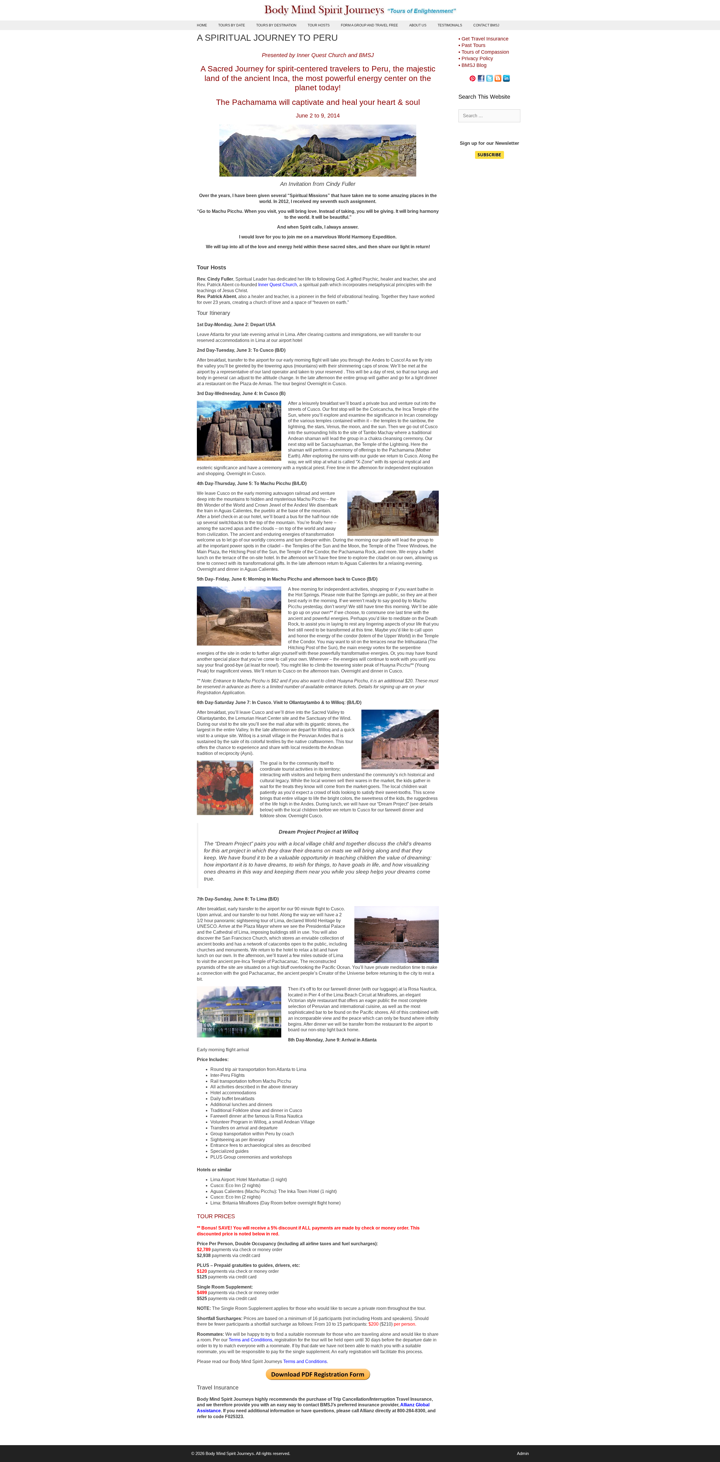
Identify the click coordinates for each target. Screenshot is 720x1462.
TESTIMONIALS (450, 25)
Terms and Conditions (250, 1339)
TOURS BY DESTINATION (276, 25)
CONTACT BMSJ (486, 25)
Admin (523, 1453)
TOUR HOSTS (319, 25)
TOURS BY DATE (231, 25)
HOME (202, 25)
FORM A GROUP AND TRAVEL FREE (369, 25)
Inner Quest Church (277, 284)
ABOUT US (417, 25)
